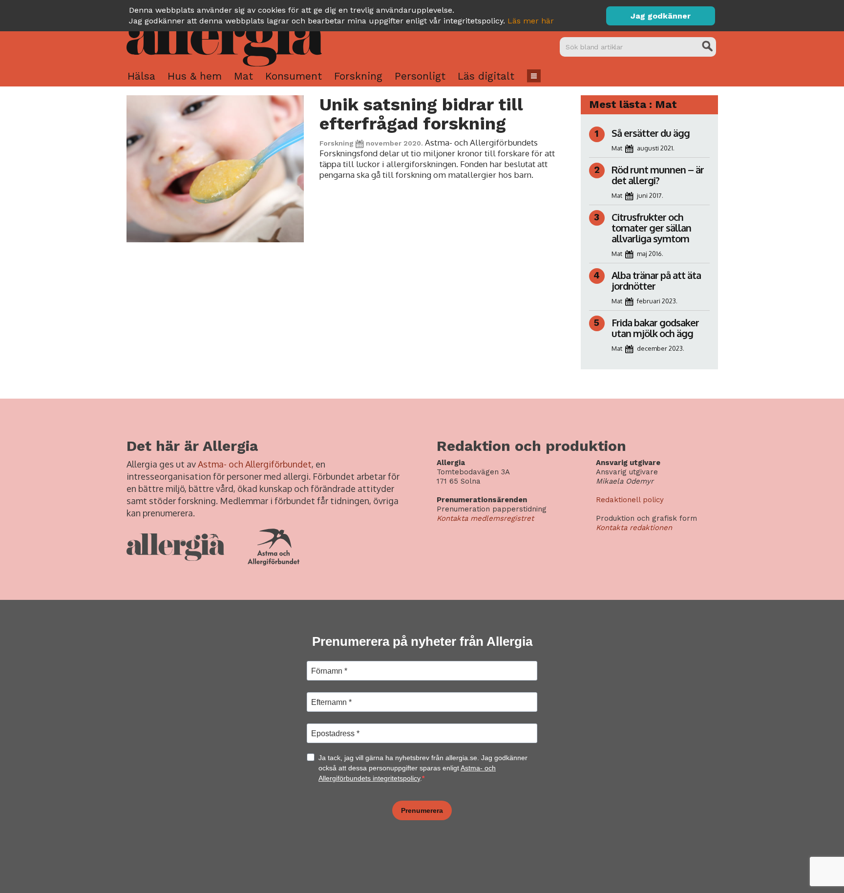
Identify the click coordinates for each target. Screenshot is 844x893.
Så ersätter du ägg (651, 133)
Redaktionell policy (630, 499)
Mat (243, 76)
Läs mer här (530, 20)
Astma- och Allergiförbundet (255, 464)
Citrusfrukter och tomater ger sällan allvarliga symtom (651, 228)
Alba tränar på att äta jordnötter (656, 280)
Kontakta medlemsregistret (485, 518)
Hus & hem (195, 76)
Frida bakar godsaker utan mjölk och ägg (655, 328)
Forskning (358, 76)
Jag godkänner (661, 16)
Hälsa (141, 76)
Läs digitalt (486, 76)
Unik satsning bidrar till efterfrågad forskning (421, 114)
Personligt (420, 76)
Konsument (293, 76)
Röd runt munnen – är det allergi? (658, 175)
